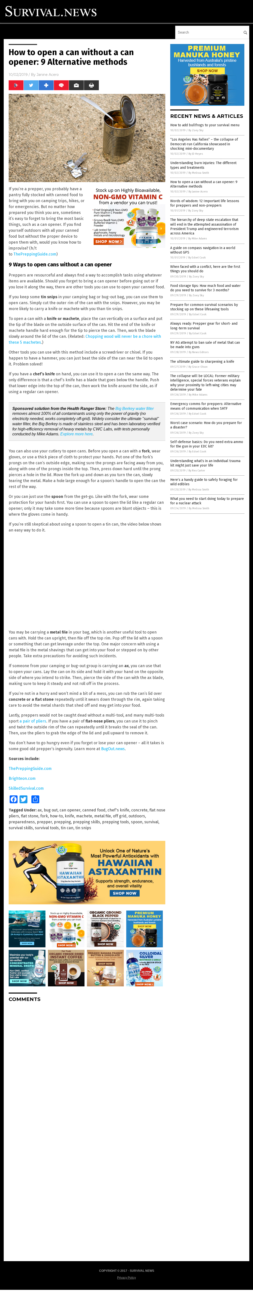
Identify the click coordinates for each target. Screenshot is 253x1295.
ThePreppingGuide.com (34, 254)
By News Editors (199, 352)
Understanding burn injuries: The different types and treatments (203, 165)
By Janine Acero (198, 191)
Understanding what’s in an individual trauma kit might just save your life (205, 463)
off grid (119, 816)
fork (44, 816)
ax (40, 810)
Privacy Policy (126, 1277)
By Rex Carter (197, 470)
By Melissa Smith (199, 172)
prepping (62, 822)
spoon (136, 822)
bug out (51, 810)
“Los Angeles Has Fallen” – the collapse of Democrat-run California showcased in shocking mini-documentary (204, 143)
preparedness (22, 822)
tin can (67, 828)
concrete (139, 810)
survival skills (21, 828)
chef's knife (118, 810)
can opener (70, 810)
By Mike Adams (197, 238)
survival (151, 822)
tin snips (83, 828)
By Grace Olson (198, 366)
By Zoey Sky (196, 130)
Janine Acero (48, 74)
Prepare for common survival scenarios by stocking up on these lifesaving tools (204, 307)
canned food (93, 810)
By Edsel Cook (197, 257)
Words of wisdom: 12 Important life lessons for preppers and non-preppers (204, 203)
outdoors (136, 816)
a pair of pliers (33, 721)
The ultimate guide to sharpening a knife (202, 362)
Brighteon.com (22, 778)
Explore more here (76, 434)
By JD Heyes (196, 153)
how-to (56, 816)
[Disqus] (87, 1068)
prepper (44, 822)
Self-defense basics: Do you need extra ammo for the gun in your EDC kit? (206, 444)
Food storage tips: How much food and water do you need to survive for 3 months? (205, 288)
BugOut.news (113, 748)
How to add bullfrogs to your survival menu (204, 125)
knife (69, 816)
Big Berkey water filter (134, 408)
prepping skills (86, 822)
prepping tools (115, 822)
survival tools (47, 828)
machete (84, 816)
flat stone (29, 816)
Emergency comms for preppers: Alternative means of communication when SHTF (205, 406)
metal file (102, 816)
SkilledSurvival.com (26, 788)
